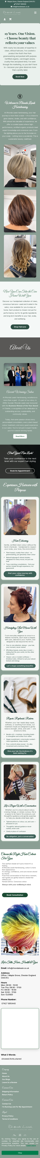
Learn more (31, 1145)
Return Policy (7, 1095)
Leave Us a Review (9, 1082)
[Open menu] (35, 12)
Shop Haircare (20, 327)
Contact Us (6, 1104)
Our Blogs (6, 1079)
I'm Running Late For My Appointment (17, 1107)
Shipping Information (10, 1092)
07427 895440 (21, 4)
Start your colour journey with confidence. (20, 574)
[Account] (4, 19)
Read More (20, 436)
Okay (20, 1153)
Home (4, 1073)
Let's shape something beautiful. (20, 666)
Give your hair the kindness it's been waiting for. (20, 752)
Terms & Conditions (10, 1119)
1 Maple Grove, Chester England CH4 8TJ (21, 1)
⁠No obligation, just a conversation (20, 836)
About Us (5, 1076)
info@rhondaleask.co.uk (21, 6)
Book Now (20, 77)
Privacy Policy (7, 1116)
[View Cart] (10, 19)
